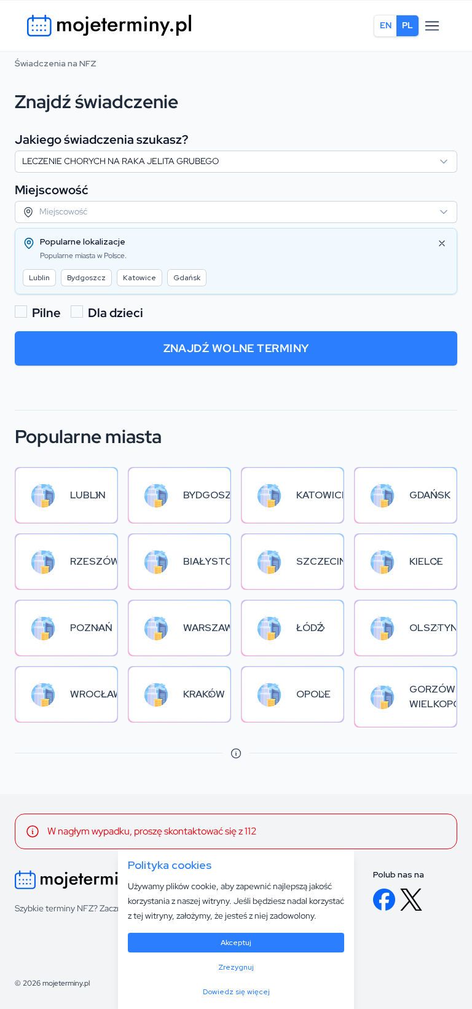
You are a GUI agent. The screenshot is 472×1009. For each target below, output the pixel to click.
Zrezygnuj (236, 967)
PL (407, 25)
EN (385, 25)
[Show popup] (447, 162)
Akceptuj (236, 943)
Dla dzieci (115, 313)
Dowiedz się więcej (236, 992)
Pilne (46, 313)
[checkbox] (21, 311)
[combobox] (236, 162)
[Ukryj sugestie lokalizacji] (442, 243)
